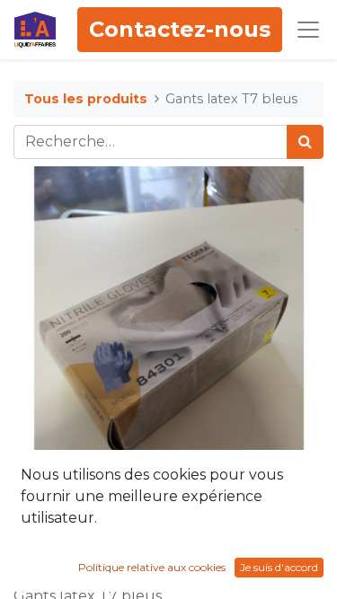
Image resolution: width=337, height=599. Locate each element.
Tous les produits (85, 99)
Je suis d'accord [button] (279, 567)
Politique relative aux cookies (152, 567)
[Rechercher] (305, 142)
